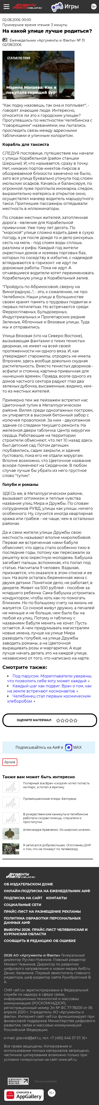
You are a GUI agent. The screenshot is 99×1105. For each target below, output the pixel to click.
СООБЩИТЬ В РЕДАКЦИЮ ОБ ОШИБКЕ (40, 941)
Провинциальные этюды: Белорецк (49, 799)
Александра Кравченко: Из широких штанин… (57, 829)
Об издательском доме (28, 884)
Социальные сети (22, 905)
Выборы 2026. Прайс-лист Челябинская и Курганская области (46, 931)
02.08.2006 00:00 (16, 20)
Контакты (56, 898)
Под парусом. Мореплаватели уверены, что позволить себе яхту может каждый (49, 678)
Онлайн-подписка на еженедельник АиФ (47, 891)
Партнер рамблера (45, 1081)
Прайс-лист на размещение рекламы (42, 911)
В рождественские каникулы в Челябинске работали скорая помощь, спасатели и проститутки (55, 818)
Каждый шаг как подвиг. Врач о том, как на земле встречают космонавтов (49, 688)
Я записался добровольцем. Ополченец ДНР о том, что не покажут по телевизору (57, 847)
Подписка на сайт (23, 898)
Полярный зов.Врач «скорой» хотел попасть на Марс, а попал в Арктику (56, 785)
